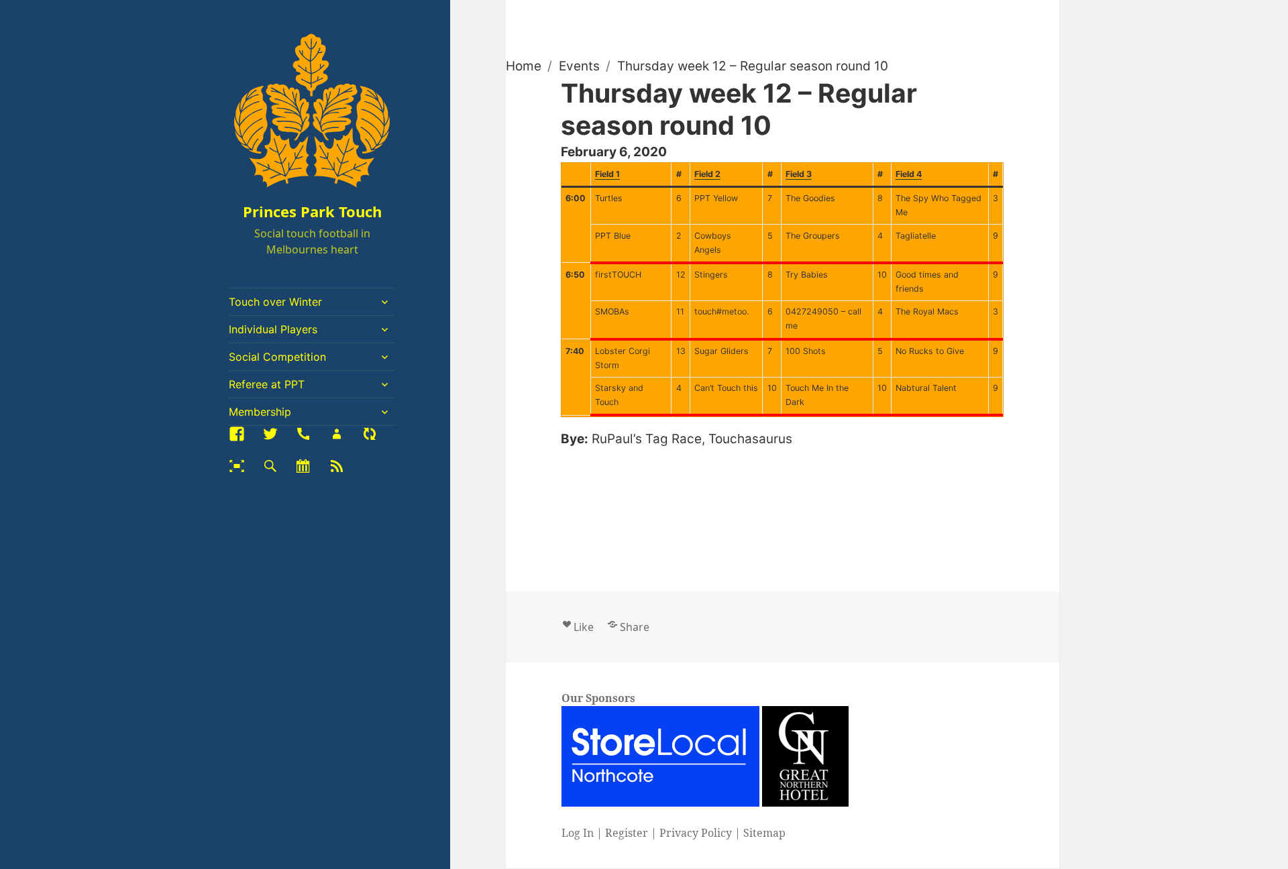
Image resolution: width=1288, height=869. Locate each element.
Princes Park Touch (312, 211)
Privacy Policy (695, 833)
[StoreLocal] (661, 756)
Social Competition (277, 356)
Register (625, 833)
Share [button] (634, 627)
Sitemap (764, 833)
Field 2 (707, 174)
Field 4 (909, 174)
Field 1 (607, 174)
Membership (260, 411)
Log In (577, 833)
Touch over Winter (275, 301)
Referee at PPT (267, 384)
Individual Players (273, 329)
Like (584, 627)
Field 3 (799, 174)
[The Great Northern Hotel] (804, 756)
